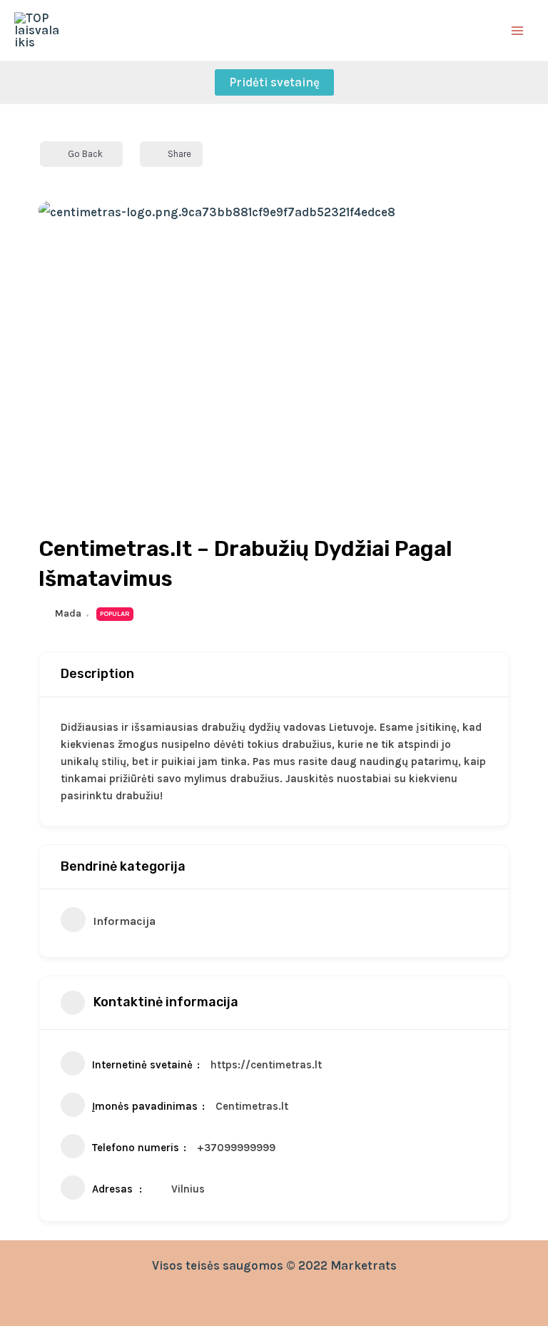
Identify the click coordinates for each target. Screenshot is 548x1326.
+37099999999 (236, 1147)
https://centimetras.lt (266, 1064)
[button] (274, 82)
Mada (68, 613)
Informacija (124, 921)
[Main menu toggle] (518, 30)
